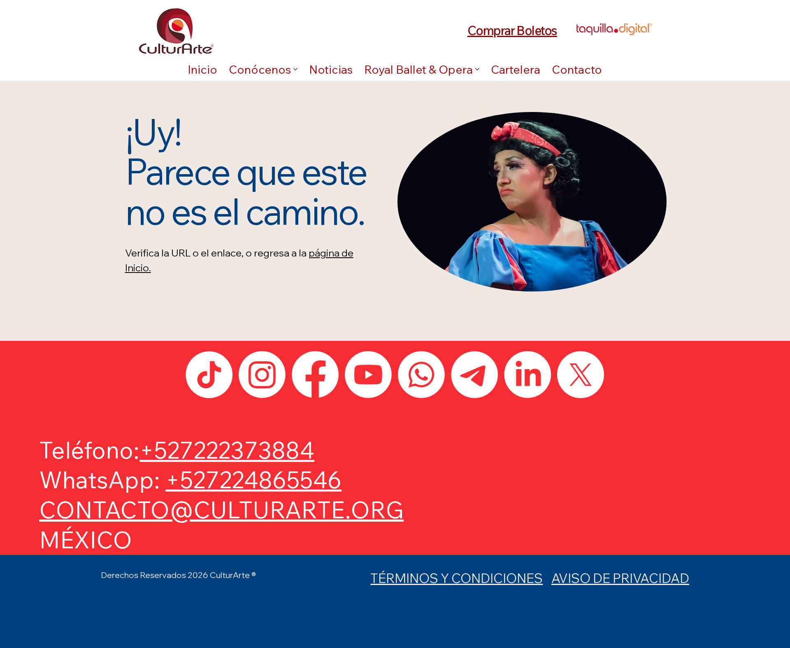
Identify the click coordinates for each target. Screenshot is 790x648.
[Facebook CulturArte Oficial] (315, 374)
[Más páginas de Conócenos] (295, 69)
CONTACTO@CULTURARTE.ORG (221, 509)
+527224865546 (253, 479)
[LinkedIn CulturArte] (527, 374)
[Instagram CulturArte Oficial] (262, 374)
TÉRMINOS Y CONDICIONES (456, 578)
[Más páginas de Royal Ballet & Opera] (477, 69)
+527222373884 (226, 450)
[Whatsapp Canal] (421, 374)
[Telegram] (474, 374)
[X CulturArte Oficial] (580, 374)
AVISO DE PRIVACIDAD (620, 578)
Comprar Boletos (512, 30)
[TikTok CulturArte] (209, 374)
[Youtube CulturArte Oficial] (368, 374)
